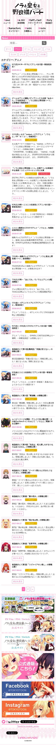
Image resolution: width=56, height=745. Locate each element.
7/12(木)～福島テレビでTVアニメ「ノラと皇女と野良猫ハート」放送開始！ (32, 257)
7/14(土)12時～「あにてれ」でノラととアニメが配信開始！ (32, 281)
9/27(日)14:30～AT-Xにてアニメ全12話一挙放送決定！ (32, 65)
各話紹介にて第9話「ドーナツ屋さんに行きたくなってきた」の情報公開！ (32, 471)
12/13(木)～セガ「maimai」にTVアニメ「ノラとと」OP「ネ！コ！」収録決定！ (31, 135)
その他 (43, 54)
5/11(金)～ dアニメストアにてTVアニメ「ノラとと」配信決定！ (31, 304)
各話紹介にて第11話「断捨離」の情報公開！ (30, 396)
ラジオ (13, 54)
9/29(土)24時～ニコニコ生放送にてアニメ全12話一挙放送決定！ (32, 206)
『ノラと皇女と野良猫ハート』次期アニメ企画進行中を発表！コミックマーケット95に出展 (32, 169)
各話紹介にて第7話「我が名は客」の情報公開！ (31, 520)
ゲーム (27, 49)
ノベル (47, 49)
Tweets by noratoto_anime (28, 726)
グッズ (22, 54)
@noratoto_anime (3, 721)
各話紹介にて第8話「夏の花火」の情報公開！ (30, 496)
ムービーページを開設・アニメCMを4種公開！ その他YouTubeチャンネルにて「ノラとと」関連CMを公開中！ (32, 421)
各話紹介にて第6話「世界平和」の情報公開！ (30, 544)
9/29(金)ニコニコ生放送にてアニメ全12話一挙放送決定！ (32, 373)
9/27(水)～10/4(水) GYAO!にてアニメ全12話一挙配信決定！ (32, 327)
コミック (37, 49)
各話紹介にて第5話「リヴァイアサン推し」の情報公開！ (32, 566)
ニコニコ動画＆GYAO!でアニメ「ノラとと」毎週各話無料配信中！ (33, 229)
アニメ (31, 70)
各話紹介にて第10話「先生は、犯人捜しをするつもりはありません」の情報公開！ (32, 446)
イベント (32, 54)
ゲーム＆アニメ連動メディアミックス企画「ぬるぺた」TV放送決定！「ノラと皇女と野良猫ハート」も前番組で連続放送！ (32, 100)
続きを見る (17, 92)
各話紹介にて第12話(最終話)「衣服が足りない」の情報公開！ (32, 350)
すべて (8, 49)
